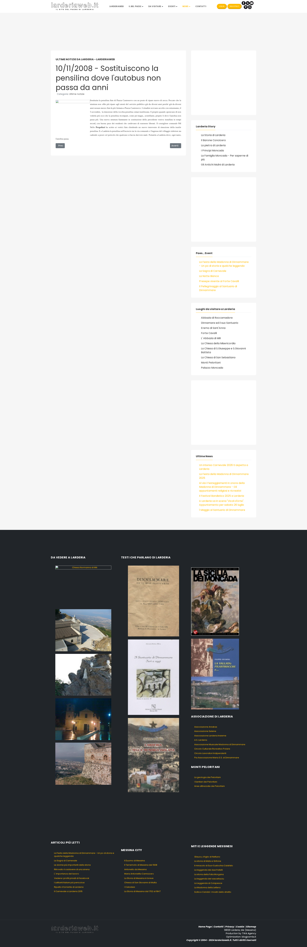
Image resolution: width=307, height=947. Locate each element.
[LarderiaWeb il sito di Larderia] (75, 6)
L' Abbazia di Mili (211, 338)
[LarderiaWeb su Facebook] (244, 3)
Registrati (234, 6)
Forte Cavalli (209, 333)
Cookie (240, 926)
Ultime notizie (76, 94)
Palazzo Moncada (212, 368)
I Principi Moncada (212, 150)
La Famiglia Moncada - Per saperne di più (224, 157)
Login (221, 6)
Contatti (218, 926)
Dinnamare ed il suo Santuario (219, 323)
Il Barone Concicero (213, 140)
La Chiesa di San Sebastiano (218, 357)
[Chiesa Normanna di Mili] (83, 586)
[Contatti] (250, 7)
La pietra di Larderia (213, 145)
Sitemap (251, 926)
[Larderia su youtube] (252, 3)
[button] (136, 6)
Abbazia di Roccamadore (217, 318)
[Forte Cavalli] (83, 763)
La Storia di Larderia (213, 135)
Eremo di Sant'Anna (213, 328)
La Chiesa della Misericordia (218, 343)
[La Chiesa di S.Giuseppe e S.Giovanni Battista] (83, 719)
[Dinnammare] (83, 630)
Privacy (229, 926)
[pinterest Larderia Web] (246, 7)
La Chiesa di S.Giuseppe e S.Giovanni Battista (223, 350)
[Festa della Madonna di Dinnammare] (83, 674)
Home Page (205, 926)
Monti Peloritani (210, 362)
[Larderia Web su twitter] (248, 3)
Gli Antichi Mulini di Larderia (218, 164)
